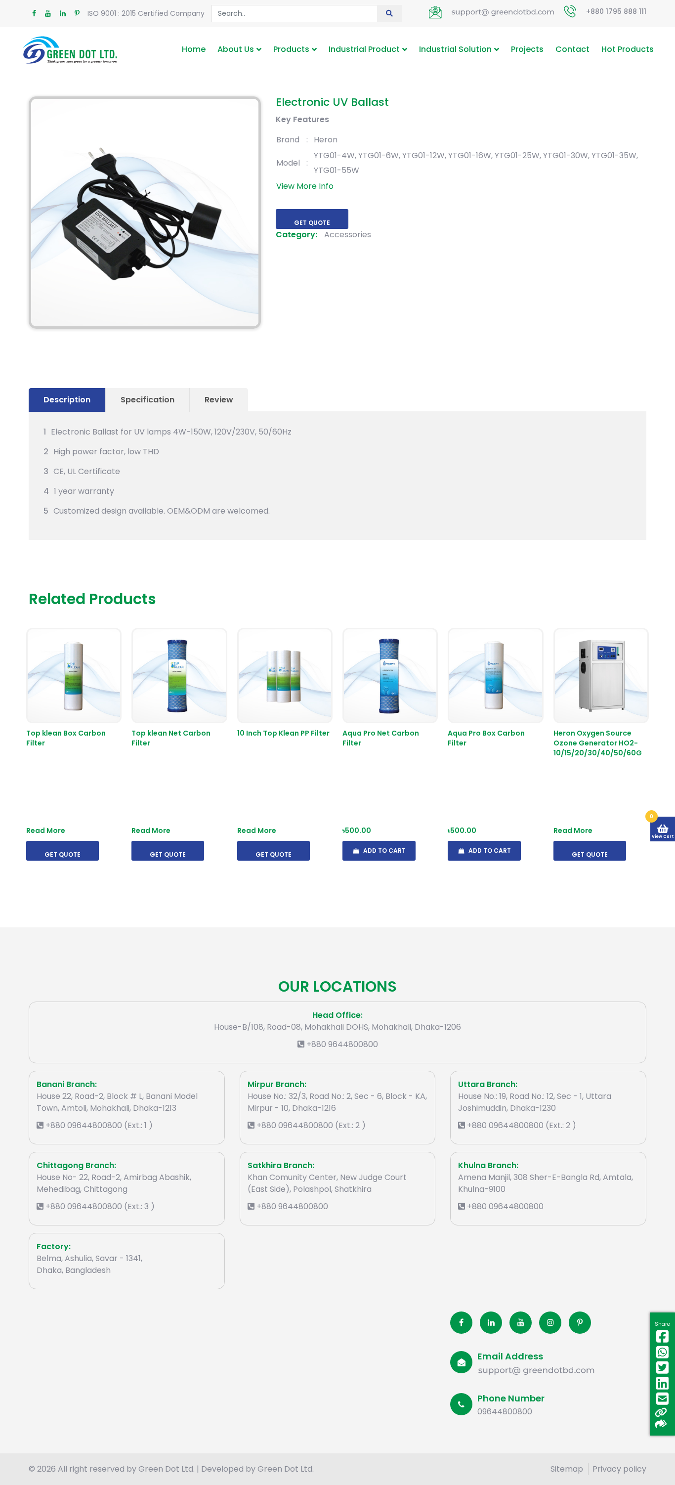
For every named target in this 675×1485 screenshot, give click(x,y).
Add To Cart (384, 850)
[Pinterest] (580, 1322)
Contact (572, 49)
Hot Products (627, 49)
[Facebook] (461, 1322)
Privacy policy (619, 1469)
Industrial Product (364, 49)
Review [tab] (219, 399)
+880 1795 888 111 (616, 11)
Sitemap (566, 1469)
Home (194, 49)
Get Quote (312, 222)
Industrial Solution (455, 49)
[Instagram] (550, 1322)
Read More (45, 830)
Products (291, 49)
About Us (235, 49)
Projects (527, 49)
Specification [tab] (147, 399)
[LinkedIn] (491, 1322)
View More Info (305, 186)
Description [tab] (66, 399)
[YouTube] (520, 1322)
